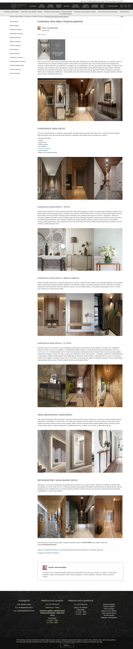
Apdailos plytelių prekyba (16, 16)
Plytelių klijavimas (15, 37)
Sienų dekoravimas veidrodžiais (108, 11)
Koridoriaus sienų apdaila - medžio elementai (58, 11)
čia (101, 642)
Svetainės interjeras (16, 29)
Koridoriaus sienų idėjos (11, 11)
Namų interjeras (15, 53)
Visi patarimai (27, 16)
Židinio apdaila (14, 25)
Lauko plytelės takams (109, 613)
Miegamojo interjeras (16, 33)
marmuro (47, 352)
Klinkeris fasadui (109, 609)
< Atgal (121, 16)
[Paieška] (125, 6)
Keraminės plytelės (44, 148)
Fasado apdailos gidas (17, 65)
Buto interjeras (14, 49)
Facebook (48, 553)
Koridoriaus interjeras (38, 16)
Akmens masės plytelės (109, 611)
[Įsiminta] (129, 6)
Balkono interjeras (15, 41)
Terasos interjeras (15, 45)
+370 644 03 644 (112, 6)
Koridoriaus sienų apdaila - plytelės (85, 11)
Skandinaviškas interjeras (18, 61)
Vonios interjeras (15, 73)
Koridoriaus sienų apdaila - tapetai (31, 11)
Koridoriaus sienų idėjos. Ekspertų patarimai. (57, 16)
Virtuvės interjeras (15, 69)
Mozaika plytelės (109, 615)
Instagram (41, 553)
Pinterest (56, 553)
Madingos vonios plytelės (109, 617)
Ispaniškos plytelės (109, 604)
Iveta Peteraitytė (52, 28)
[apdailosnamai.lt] (18, 6)
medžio (40, 352)
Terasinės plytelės (109, 606)
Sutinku (66, 645)
